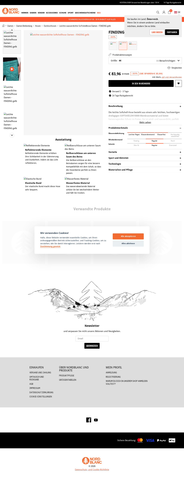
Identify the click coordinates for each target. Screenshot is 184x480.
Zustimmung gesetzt (50, 246)
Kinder (41, 13)
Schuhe (62, 13)
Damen (33, 13)
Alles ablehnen (128, 243)
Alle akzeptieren (128, 236)
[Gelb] (123, 43)
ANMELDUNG (111, 372)
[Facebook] (88, 419)
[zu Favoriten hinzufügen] (178, 83)
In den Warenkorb (141, 83)
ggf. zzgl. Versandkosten (172, 77)
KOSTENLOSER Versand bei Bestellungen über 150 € (139, 2)
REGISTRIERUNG (113, 376)
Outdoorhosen (50, 26)
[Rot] (113, 43)
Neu (99, 13)
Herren (24, 13)
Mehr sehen (145, 122)
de (179, 12)
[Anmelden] (163, 12)
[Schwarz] (132, 43)
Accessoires (52, 13)
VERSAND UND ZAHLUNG (40, 372)
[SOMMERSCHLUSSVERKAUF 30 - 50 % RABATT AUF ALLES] (92, 19)
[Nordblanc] (10, 11)
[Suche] (158, 12)
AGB (31, 384)
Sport (70, 13)
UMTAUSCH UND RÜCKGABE (36, 378)
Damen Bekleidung (24, 26)
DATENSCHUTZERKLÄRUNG (41, 392)
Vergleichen (176, 67)
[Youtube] (96, 420)
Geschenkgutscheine (85, 13)
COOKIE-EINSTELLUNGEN (40, 396)
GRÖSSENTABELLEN (67, 379)
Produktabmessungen (122, 54)
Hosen (38, 26)
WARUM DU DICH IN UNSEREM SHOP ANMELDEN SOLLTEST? (126, 382)
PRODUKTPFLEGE (66, 375)
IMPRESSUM (34, 388)
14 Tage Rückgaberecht (172, 2)
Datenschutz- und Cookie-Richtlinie (92, 469)
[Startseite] (3, 26)
